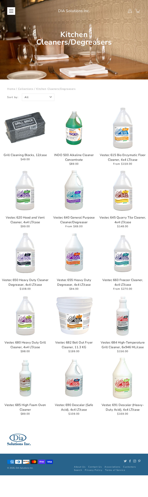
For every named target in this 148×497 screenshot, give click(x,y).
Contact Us (95, 466)
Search (78, 470)
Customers (129, 466)
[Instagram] (134, 461)
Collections (26, 89)
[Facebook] (130, 461)
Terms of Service (115, 470)
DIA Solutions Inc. (74, 10)
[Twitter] (125, 461)
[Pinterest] (139, 461)
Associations (112, 466)
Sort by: (12, 97)
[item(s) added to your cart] (138, 11)
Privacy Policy (93, 470)
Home (11, 89)
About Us (80, 466)
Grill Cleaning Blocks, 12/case (25, 155)
